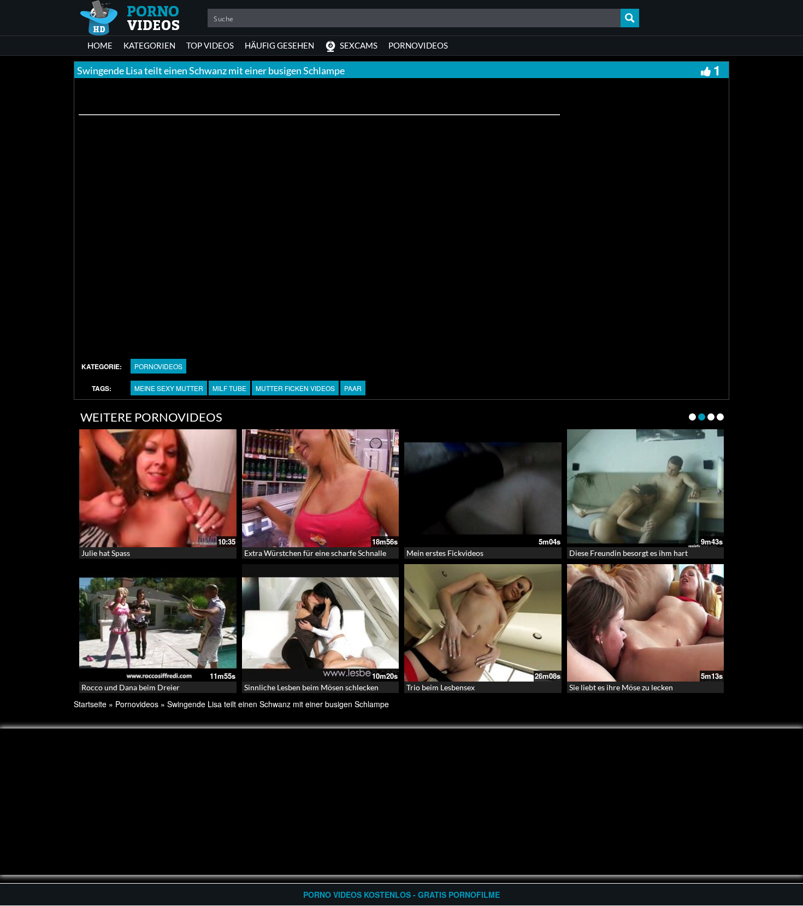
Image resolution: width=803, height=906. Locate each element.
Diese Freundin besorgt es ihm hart (628, 553)
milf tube (229, 388)
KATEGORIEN (149, 45)
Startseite (90, 703)
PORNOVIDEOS (418, 45)
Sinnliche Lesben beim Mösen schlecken (311, 687)
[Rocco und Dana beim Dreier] (158, 623)
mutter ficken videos (295, 388)
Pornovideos (158, 366)
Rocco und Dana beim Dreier (130, 687)
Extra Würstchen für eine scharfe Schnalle (315, 553)
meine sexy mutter (168, 388)
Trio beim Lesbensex (440, 687)
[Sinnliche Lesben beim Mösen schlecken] (320, 623)
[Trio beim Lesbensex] (483, 623)
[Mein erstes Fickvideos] (483, 488)
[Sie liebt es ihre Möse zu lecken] (645, 623)
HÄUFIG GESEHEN (279, 45)
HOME (100, 45)
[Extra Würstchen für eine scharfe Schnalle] (320, 488)
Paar (353, 388)
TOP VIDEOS (210, 45)
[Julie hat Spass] (158, 488)
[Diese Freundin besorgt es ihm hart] (645, 488)
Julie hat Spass (105, 553)
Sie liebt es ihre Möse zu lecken (621, 687)
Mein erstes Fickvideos (444, 553)
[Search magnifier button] (630, 18)
